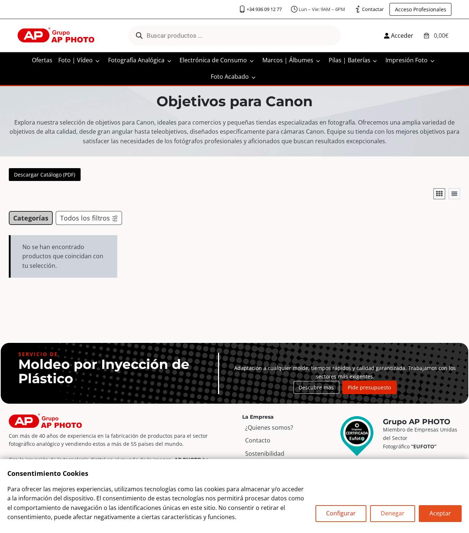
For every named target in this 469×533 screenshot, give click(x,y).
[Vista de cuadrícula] (439, 193)
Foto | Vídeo (75, 60)
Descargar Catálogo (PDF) (44, 174)
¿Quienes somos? (269, 427)
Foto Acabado (230, 77)
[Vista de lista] (454, 193)
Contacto (257, 440)
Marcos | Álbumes (287, 60)
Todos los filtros (85, 218)
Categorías (30, 218)
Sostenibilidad (264, 453)
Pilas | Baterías (349, 60)
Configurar (341, 513)
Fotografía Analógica (136, 60)
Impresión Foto (406, 60)
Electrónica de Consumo (213, 60)
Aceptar (440, 513)
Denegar (393, 513)
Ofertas (42, 60)
